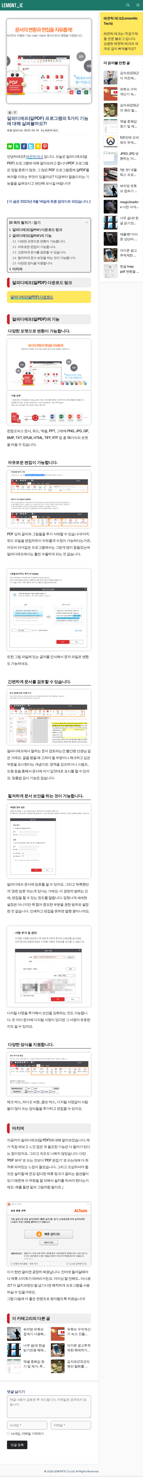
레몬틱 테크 (34, 156)
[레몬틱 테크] (12, 5)
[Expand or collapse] (87, 222)
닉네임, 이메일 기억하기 (27, 1433)
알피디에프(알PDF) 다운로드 (31, 297)
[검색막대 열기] (128, 5)
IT (15, 112)
